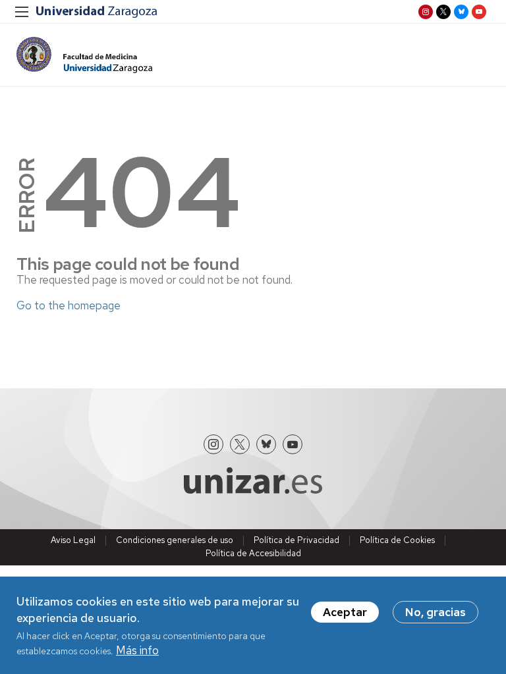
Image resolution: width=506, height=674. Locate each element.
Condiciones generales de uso (174, 540)
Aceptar (345, 612)
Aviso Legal (73, 540)
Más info (137, 650)
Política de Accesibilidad (253, 553)
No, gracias (435, 612)
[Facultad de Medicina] (84, 55)
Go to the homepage (68, 305)
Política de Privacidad (296, 540)
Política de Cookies (397, 540)
